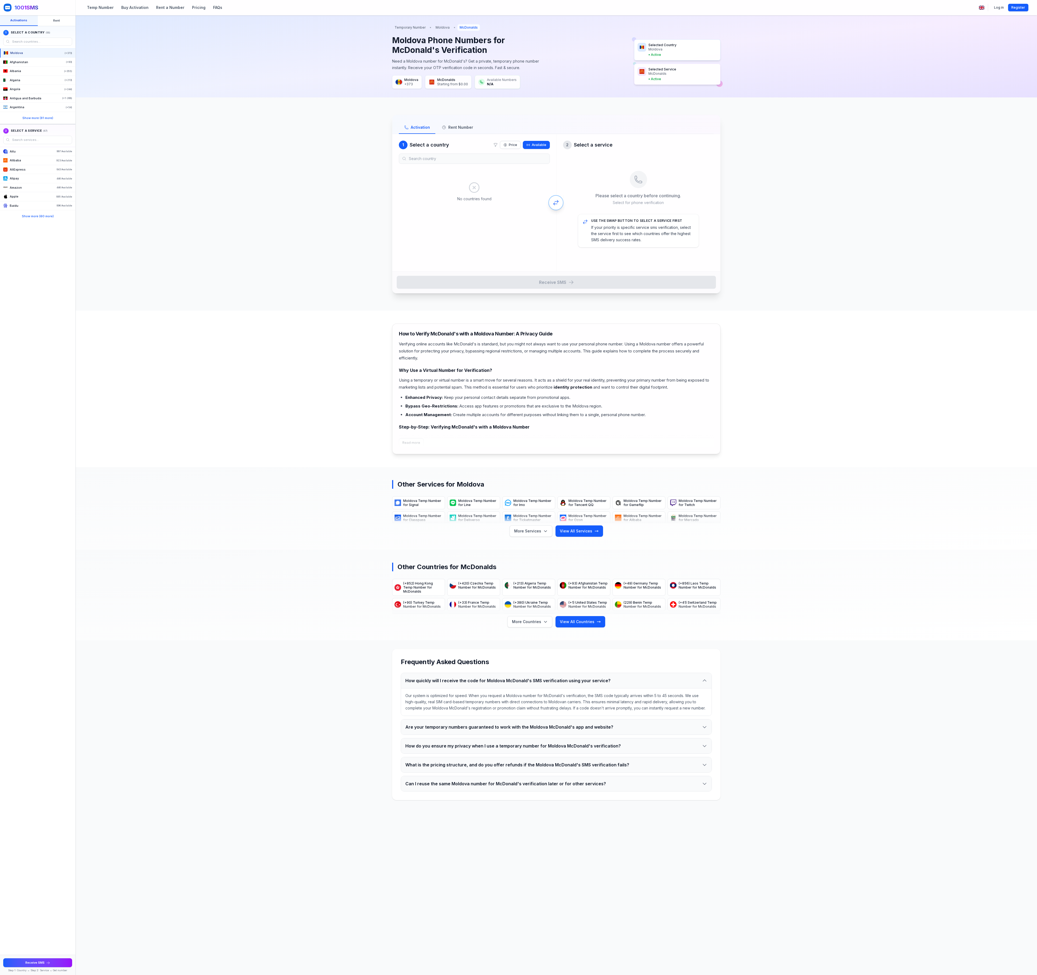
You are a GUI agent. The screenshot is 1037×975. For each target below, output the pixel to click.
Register (1018, 7)
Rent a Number (170, 7)
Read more (411, 443)
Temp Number (100, 7)
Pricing (199, 7)
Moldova (443, 27)
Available (539, 145)
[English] (981, 8)
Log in (999, 7)
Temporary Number (410, 27)
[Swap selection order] (556, 202)
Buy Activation (135, 7)
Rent (56, 20)
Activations (18, 20)
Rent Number (460, 127)
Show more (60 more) (38, 216)
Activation (420, 127)
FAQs (217, 7)
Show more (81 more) (37, 118)
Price (513, 145)
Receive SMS (552, 282)
